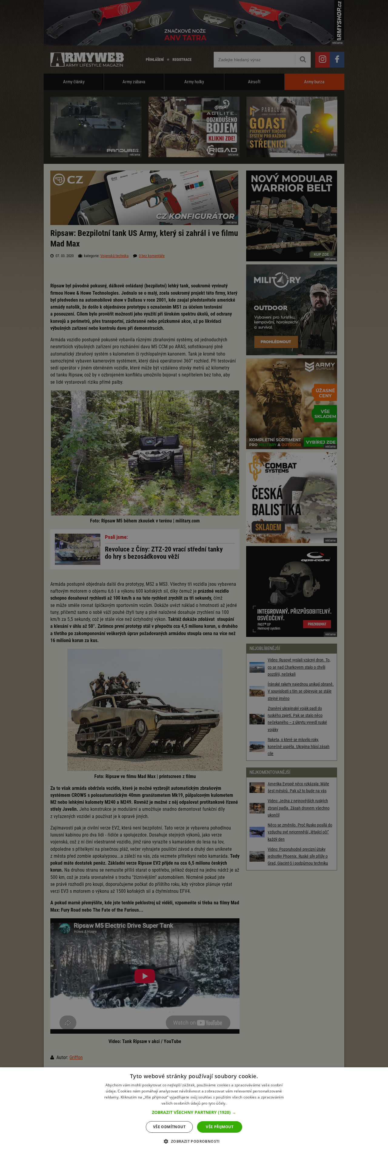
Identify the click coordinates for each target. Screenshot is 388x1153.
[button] (194, 1112)
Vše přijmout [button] (219, 1126)
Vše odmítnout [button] (169, 1126)
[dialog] (194, 1110)
